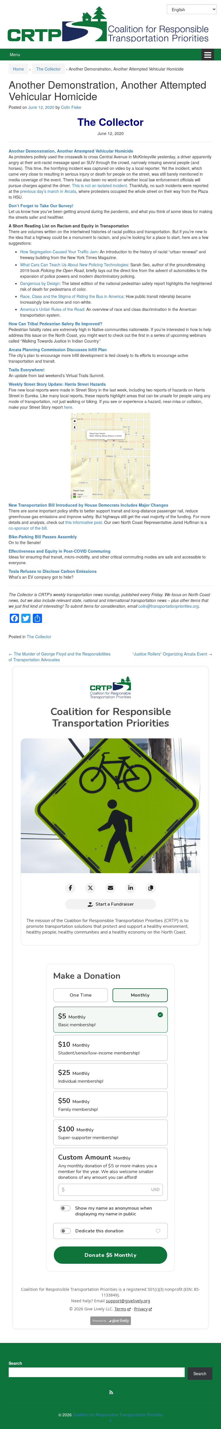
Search (15, 1363)
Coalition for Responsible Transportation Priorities (118, 1414)
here (68, 407)
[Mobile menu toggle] (207, 54)
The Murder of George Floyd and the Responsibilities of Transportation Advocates (59, 656)
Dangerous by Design (40, 283)
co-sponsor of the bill (28, 528)
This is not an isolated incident (99, 185)
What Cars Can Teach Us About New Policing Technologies (74, 264)
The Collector (48, 69)
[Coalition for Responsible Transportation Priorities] (110, 23)
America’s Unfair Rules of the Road (52, 309)
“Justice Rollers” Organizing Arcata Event (172, 654)
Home (18, 69)
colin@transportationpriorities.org (168, 606)
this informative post (83, 522)
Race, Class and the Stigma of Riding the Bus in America (71, 296)
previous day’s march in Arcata (48, 191)
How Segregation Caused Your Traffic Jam (59, 251)
